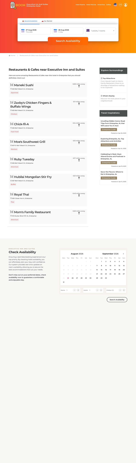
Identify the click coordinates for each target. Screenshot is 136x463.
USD (120, 4)
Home (12, 55)
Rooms (63, 290)
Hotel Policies (91, 4)
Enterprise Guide (109, 129)
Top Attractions (108, 78)
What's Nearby (108, 96)
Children (109, 290)
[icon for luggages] (115, 4)
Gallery (108, 4)
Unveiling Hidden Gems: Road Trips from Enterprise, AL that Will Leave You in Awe (113, 123)
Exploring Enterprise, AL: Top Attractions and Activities (112, 140)
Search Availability (68, 40)
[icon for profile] (125, 4)
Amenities (101, 4)
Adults (86, 290)
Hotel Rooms (80, 4)
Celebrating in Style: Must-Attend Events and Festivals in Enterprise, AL (113, 156)
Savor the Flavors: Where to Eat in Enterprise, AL (112, 173)
